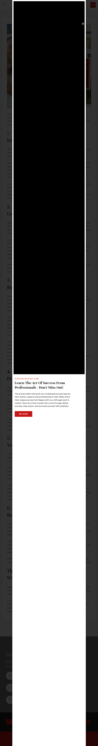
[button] (83, 23)
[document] (49, 373)
